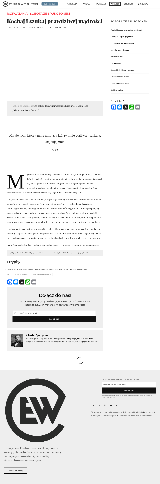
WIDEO (86, 4)
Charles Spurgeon (16, 27)
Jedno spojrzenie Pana (120, 83)
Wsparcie (115, 4)
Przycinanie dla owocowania (122, 43)
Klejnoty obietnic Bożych (42, 274)
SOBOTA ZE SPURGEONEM (129, 21)
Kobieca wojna (117, 90)
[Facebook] (10, 281)
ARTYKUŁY (72, 4)
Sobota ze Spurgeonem (50, 13)
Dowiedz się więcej (14, 470)
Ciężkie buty (116, 63)
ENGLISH (128, 4)
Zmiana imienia (117, 57)
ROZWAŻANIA (17, 13)
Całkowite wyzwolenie (120, 77)
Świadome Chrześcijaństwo (48, 253)
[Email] (34, 281)
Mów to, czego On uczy (120, 50)
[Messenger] (16, 281)
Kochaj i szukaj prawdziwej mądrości (126, 30)
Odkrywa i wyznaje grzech (122, 37)
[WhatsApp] (28, 281)
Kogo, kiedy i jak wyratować (122, 70)
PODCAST (101, 4)
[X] (22, 281)
